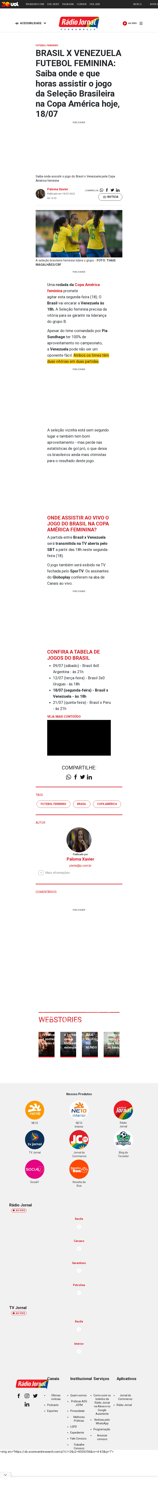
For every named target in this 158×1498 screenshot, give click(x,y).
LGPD (73, 1426)
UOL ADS (95, 4)
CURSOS (82, 4)
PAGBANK (68, 4)
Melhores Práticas (79, 1419)
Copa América (107, 803)
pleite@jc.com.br (80, 865)
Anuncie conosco (102, 1437)
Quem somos (78, 1395)
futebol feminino (53, 803)
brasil (81, 803)
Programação (101, 1429)
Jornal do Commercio (125, 1397)
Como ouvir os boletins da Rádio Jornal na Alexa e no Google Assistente (102, 1404)
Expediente (77, 1432)
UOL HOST (53, 4)
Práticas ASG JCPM (79, 1403)
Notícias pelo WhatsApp (102, 1421)
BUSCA (137, 4)
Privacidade (77, 1410)
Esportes (52, 1410)
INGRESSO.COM (35, 4)
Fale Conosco (78, 1438)
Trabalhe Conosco (79, 1446)
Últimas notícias (56, 1397)
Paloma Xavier (57, 189)
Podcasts (53, 1404)
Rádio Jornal (124, 1404)
